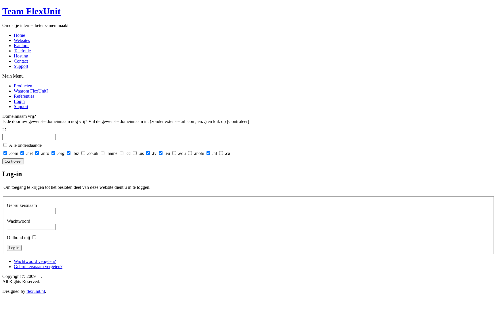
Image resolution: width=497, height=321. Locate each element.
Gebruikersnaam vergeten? (38, 266)
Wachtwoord (18, 221)
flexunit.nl (35, 291)
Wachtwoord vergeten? (35, 261)
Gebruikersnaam (22, 205)
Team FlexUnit (31, 11)
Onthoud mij (18, 237)
